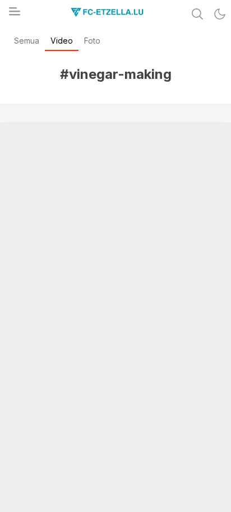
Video (61, 40)
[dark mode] (220, 14)
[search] (197, 14)
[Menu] (14, 15)
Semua (26, 40)
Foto (92, 40)
